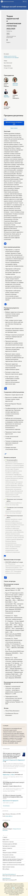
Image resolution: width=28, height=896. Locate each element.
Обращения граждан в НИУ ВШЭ (9, 852)
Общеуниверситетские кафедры (11, 57)
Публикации (6, 748)
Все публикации (6, 805)
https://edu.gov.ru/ (7, 878)
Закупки (4, 850)
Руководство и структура (8, 841)
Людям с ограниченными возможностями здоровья (13, 864)
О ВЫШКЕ (5, 837)
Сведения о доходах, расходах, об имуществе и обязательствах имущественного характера (13, 859)
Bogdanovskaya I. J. (7, 774)
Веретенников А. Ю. (7, 800)
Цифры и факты (6, 839)
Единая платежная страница (8, 866)
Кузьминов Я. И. (6, 760)
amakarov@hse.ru (9, 816)
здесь (13, 887)
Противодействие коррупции (9, 857)
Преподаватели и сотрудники (9, 846)
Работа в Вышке (6, 869)
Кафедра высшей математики (14, 6)
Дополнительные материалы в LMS (14, 123)
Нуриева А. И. (15, 800)
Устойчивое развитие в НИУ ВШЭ (10, 844)
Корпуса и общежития (7, 848)
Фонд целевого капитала (8, 854)
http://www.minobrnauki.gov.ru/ (9, 874)
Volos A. (13, 774)
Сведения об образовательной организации (12, 862)
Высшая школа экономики (8, 1)
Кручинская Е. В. (13, 760)
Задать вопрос (14, 128)
